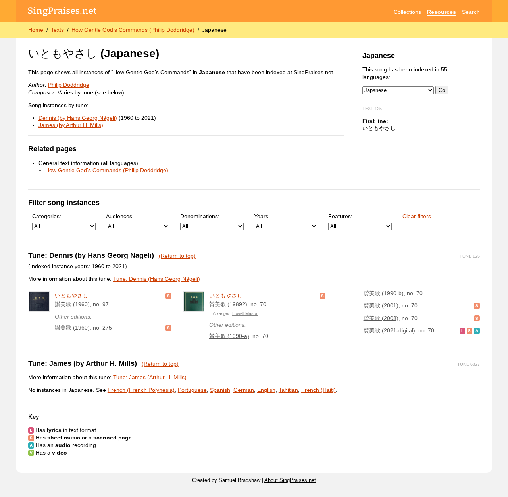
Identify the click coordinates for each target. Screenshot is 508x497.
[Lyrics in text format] (462, 330)
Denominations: (199, 216)
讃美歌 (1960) (72, 304)
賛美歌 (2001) (381, 305)
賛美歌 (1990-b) (384, 293)
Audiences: (120, 216)
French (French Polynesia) (141, 390)
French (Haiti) (318, 390)
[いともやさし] (39, 301)
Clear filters (416, 216)
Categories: (46, 216)
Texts (57, 30)
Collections (407, 12)
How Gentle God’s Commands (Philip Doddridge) (132, 30)
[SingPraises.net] (62, 12)
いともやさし (71, 295)
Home (35, 30)
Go (442, 90)
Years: (262, 216)
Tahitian (288, 390)
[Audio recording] (477, 330)
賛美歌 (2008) (381, 318)
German (243, 390)
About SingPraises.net (290, 480)
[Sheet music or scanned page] (168, 295)
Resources (441, 12)
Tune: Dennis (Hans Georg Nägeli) (156, 279)
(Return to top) (177, 256)
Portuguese (192, 390)
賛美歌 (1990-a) (229, 336)
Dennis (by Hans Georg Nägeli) (77, 118)
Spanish (220, 390)
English (266, 390)
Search (471, 12)
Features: (340, 216)
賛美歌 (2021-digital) (389, 330)
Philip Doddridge (68, 85)
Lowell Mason (245, 313)
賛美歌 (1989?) (228, 304)
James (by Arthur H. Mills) (70, 125)
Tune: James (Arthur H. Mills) (150, 377)
